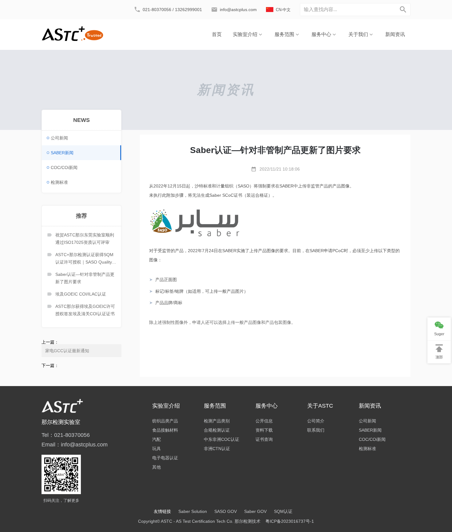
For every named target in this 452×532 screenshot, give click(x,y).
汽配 (156, 439)
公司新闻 (59, 137)
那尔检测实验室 (61, 422)
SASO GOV (225, 511)
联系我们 (315, 430)
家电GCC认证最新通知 (67, 350)
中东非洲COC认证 (221, 439)
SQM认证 (283, 511)
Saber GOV (255, 511)
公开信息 (264, 420)
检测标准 (59, 182)
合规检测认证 (217, 430)
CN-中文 (283, 9)
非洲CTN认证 (217, 448)
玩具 (156, 448)
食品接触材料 (165, 430)
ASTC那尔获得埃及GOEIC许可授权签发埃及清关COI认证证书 (85, 310)
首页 (217, 34)
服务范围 (284, 34)
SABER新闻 (62, 152)
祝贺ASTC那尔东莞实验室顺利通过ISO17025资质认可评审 (84, 238)
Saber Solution (192, 511)
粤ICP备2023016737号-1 (289, 521)
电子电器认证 (165, 457)
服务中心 (321, 34)
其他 (156, 467)
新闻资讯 (395, 34)
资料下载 (264, 430)
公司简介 (315, 420)
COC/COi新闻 (64, 167)
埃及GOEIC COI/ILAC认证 (80, 294)
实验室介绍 (245, 34)
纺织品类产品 (165, 420)
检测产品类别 (217, 420)
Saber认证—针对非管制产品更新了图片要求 (84, 278)
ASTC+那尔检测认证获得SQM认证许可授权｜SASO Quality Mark (84, 259)
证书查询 (264, 439)
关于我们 (358, 34)
